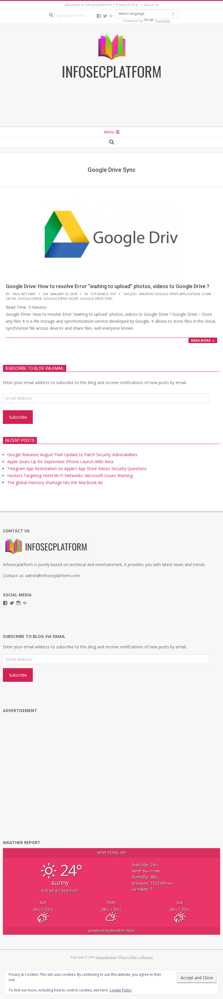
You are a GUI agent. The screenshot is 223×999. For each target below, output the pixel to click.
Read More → (203, 340)
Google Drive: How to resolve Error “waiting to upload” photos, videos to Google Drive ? (107, 286)
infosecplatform (106, 957)
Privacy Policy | (129, 957)
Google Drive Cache (60, 298)
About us (147, 957)
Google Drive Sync (96, 298)
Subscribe (18, 417)
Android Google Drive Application (169, 294)
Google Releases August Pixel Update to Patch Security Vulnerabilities (72, 454)
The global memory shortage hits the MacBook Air (55, 482)
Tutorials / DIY (103, 294)
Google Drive (30, 298)
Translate (162, 20)
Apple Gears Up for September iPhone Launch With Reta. (60, 461)
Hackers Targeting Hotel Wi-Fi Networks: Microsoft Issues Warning (70, 475)
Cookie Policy (120, 990)
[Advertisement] (111, 111)
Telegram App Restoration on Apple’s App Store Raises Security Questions (77, 468)
